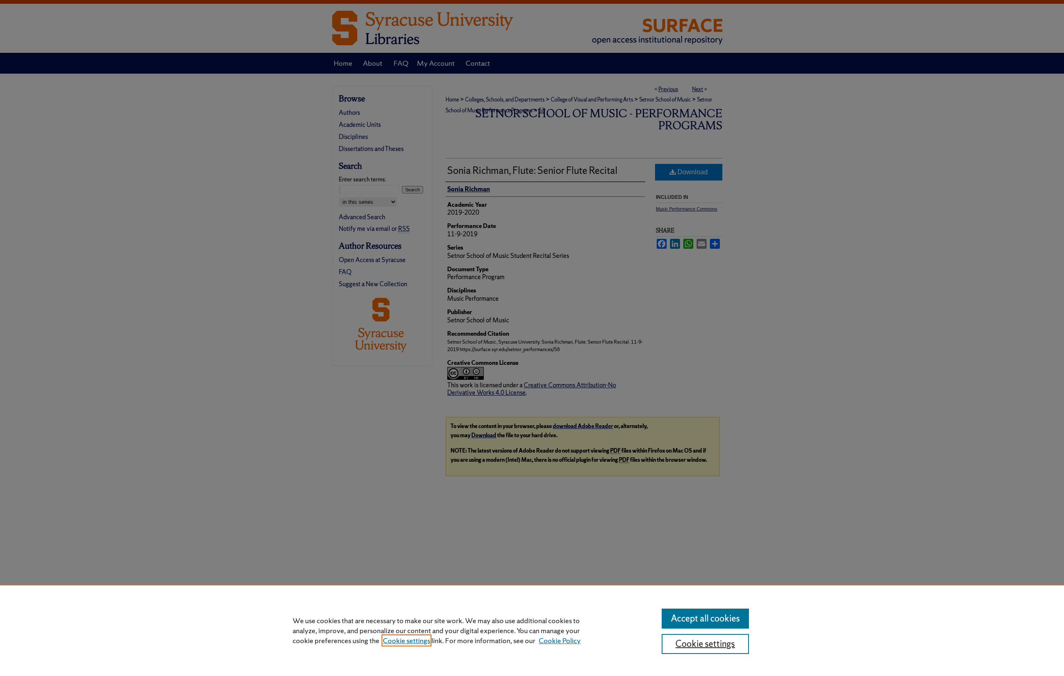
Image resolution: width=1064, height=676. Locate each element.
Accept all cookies (705, 618)
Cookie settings (406, 640)
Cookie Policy (560, 640)
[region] (532, 630)
